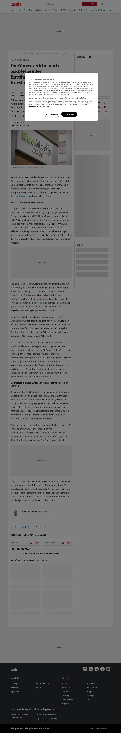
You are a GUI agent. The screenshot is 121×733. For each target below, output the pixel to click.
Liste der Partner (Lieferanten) (39, 107)
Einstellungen (52, 114)
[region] (61, 97)
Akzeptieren (69, 114)
